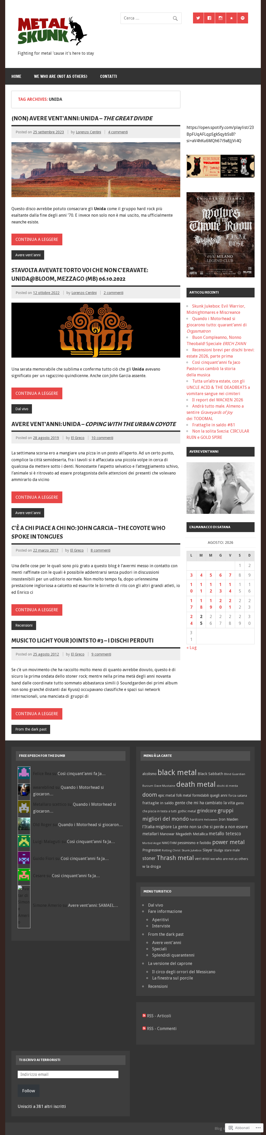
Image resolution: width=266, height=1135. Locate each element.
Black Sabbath (210, 773)
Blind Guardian (234, 774)
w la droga (151, 866)
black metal (177, 772)
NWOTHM (169, 843)
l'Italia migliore (157, 826)
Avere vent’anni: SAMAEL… (93, 905)
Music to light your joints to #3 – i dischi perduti (82, 641)
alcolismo (149, 774)
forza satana (237, 795)
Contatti (108, 76)
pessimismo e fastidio (194, 843)
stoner (149, 858)
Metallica (200, 834)
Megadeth (184, 834)
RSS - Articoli (159, 1015)
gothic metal (187, 811)
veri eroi (202, 858)
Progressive (151, 850)
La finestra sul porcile (172, 978)
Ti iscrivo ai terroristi (39, 1060)
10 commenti (102, 438)
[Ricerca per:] (151, 18)
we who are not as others (229, 859)
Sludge (218, 850)
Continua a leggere (37, 239)
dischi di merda (227, 786)
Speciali (159, 948)
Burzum (147, 786)
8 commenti (100, 550)
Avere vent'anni (28, 255)
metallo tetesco (225, 833)
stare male (232, 850)
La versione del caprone (170, 963)
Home (16, 76)
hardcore (196, 819)
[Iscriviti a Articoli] (144, 1015)
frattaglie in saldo (158, 803)
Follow (28, 1090)
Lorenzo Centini (88, 132)
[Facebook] (209, 18)
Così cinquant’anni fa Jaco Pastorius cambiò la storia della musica (213, 368)
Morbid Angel (151, 843)
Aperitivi (160, 919)
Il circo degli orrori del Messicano (183, 971)
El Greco (77, 438)
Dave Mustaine (164, 786)
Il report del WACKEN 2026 (217, 399)
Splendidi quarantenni (173, 955)
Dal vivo (21, 409)
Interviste (161, 926)
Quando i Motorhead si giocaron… (90, 824)
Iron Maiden (228, 819)
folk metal (183, 795)
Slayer (207, 850)
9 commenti (101, 654)
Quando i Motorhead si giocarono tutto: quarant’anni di (217, 325)
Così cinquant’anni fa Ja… (82, 773)
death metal (196, 784)
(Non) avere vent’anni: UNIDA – (81, 118)
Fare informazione (165, 911)
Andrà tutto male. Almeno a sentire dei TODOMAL (215, 412)
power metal (228, 842)
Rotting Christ (171, 850)
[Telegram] (231, 18)
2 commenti (113, 293)
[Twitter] (198, 18)
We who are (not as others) (60, 76)
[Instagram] (220, 18)
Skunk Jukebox (192, 850)
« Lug (192, 647)
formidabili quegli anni (209, 795)
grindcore (206, 810)
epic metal (166, 795)
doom (149, 794)
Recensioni (23, 625)
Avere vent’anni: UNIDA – (93, 424)
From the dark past (30, 729)
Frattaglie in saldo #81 (213, 424)
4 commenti (118, 132)
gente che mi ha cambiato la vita (205, 802)
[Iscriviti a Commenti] (144, 1028)
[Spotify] (242, 18)
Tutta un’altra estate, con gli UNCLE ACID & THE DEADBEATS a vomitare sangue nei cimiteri (218, 387)
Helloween (211, 819)
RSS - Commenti (162, 1028)
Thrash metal (175, 858)
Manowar (167, 834)
